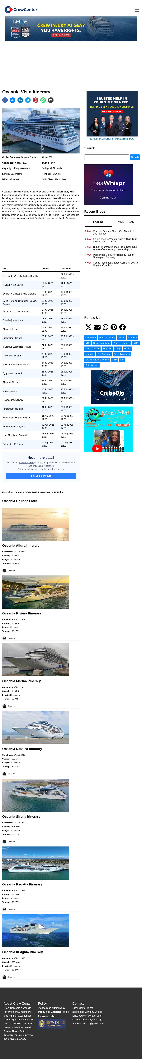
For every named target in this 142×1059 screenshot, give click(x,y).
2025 (23, 552)
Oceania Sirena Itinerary (21, 816)
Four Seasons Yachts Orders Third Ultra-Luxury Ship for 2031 (115, 240)
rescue (121, 337)
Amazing (89, 354)
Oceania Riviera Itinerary (21, 613)
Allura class (60, 179)
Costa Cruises (92, 348)
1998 (23, 890)
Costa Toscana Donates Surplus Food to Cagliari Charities (115, 264)
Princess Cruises (121, 343)
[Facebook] (5, 100)
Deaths (127, 348)
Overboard (90, 337)
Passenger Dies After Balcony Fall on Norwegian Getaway (113, 256)
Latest (98, 221)
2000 (23, 755)
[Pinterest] (35, 100)
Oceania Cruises (29, 157)
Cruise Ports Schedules (97, 360)
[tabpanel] (112, 248)
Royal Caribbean (101, 343)
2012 (23, 619)
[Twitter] (28, 100)
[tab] (98, 221)
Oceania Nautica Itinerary (22, 749)
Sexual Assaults (122, 354)
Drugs (118, 348)
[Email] (51, 100)
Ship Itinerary (91, 365)
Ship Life (107, 348)
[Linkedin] (20, 100)
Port (122, 360)
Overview (11, 571)
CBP (114, 360)
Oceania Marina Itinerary (21, 681)
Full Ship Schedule (41, 476)
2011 (23, 687)
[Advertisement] (71, 62)
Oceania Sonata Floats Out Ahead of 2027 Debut (113, 232)
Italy (53, 163)
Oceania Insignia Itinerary (22, 952)
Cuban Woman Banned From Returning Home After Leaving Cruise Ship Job (115, 248)
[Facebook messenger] (12, 100)
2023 (24, 163)
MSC (136, 343)
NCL (87, 343)
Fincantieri (58, 168)
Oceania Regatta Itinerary (22, 884)
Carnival (132, 337)
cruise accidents (107, 337)
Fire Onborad (104, 354)
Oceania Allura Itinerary (20, 545)
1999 (23, 823)
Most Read (126, 221)
